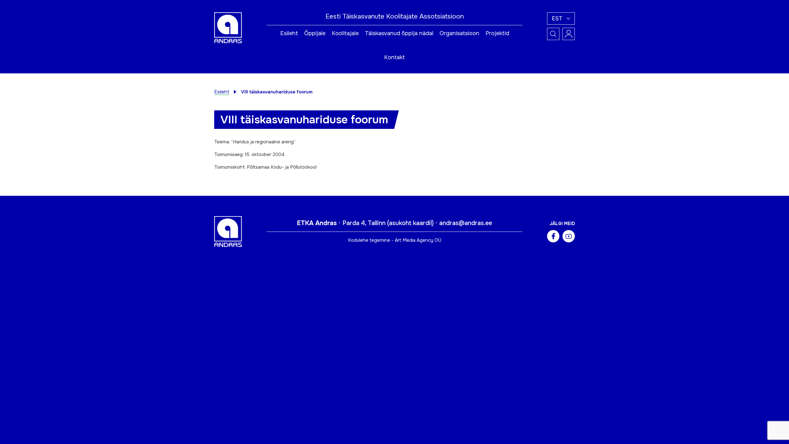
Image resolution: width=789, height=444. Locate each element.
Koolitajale (345, 33)
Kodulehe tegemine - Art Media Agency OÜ (394, 240)
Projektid (497, 33)
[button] (561, 18)
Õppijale (314, 33)
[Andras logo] (228, 27)
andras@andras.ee (465, 223)
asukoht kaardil (410, 223)
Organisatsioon (459, 33)
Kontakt (394, 57)
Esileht (289, 33)
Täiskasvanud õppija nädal (399, 33)
